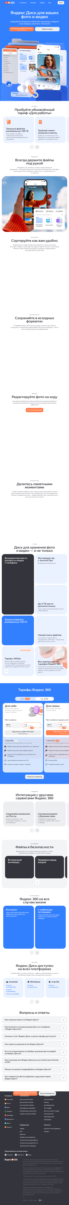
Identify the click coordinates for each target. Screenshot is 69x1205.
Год (44, 699)
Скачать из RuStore (12, 994)
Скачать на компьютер (32, 986)
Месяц (25, 699)
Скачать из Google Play (11, 986)
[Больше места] (41, 725)
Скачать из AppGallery (11, 990)
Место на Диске (10, 720)
